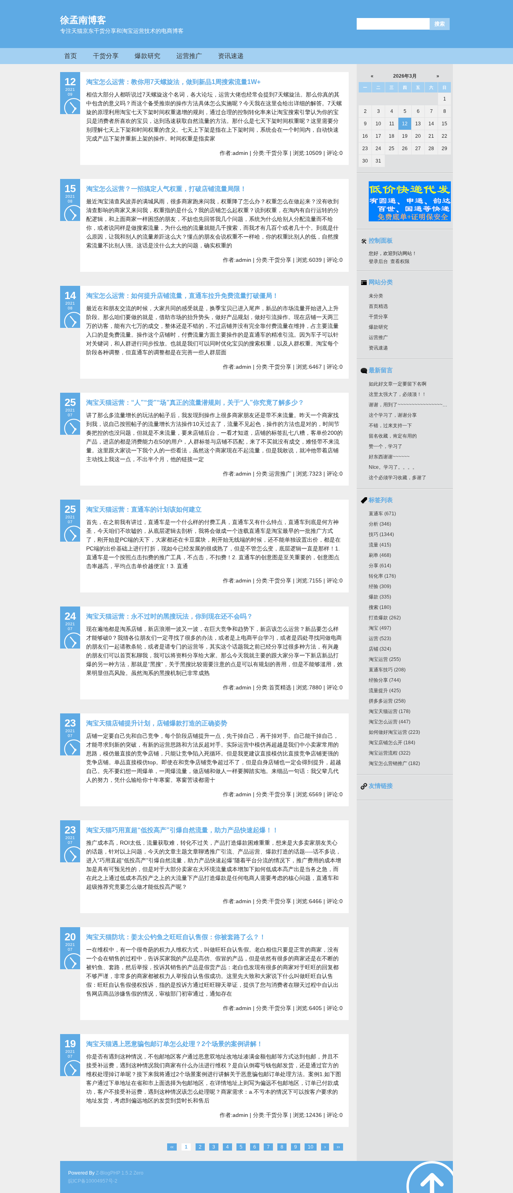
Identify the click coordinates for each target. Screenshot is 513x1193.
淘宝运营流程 (389, 753)
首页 (70, 55)
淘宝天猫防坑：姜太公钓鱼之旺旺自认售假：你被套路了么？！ (176, 937)
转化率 (382, 576)
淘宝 (380, 628)
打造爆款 (385, 618)
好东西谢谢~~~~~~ (389, 457)
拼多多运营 (387, 701)
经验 (380, 586)
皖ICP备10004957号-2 (92, 1181)
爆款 (380, 597)
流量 (380, 545)
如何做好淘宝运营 (394, 732)
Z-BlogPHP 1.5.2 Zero (119, 1173)
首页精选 (378, 306)
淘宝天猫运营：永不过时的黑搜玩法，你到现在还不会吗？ (169, 616)
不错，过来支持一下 (390, 425)
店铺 (380, 649)
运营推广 (189, 55)
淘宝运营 (385, 659)
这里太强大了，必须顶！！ (397, 394)
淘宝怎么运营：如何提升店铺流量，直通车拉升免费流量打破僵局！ (182, 295)
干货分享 (106, 55)
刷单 (380, 555)
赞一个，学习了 (385, 446)
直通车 (382, 513)
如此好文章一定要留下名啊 (397, 384)
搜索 (380, 607)
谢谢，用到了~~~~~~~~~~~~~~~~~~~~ (411, 405)
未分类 (376, 296)
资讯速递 (231, 55)
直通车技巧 (387, 670)
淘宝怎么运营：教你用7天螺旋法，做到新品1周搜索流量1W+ (173, 81)
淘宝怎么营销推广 (394, 763)
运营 (380, 638)
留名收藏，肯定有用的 (393, 436)
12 (405, 124)
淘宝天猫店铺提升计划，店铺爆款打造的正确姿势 (156, 723)
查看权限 (400, 261)
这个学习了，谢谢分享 (393, 415)
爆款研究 (147, 55)
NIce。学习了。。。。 (393, 467)
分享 (380, 565)
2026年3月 (405, 76)
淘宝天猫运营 (389, 711)
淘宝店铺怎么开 (392, 742)
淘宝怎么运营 (389, 722)
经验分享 (385, 680)
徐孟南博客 (83, 20)
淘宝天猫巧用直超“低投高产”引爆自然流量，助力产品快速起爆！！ (182, 830)
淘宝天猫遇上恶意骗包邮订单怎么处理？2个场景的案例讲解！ (174, 1043)
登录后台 (378, 261)
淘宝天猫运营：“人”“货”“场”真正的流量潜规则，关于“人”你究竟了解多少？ (195, 402)
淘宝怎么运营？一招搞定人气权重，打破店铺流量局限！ (166, 188)
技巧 (381, 534)
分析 (380, 524)
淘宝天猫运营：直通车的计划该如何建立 (144, 509)
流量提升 (385, 690)
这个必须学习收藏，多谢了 (397, 477)
